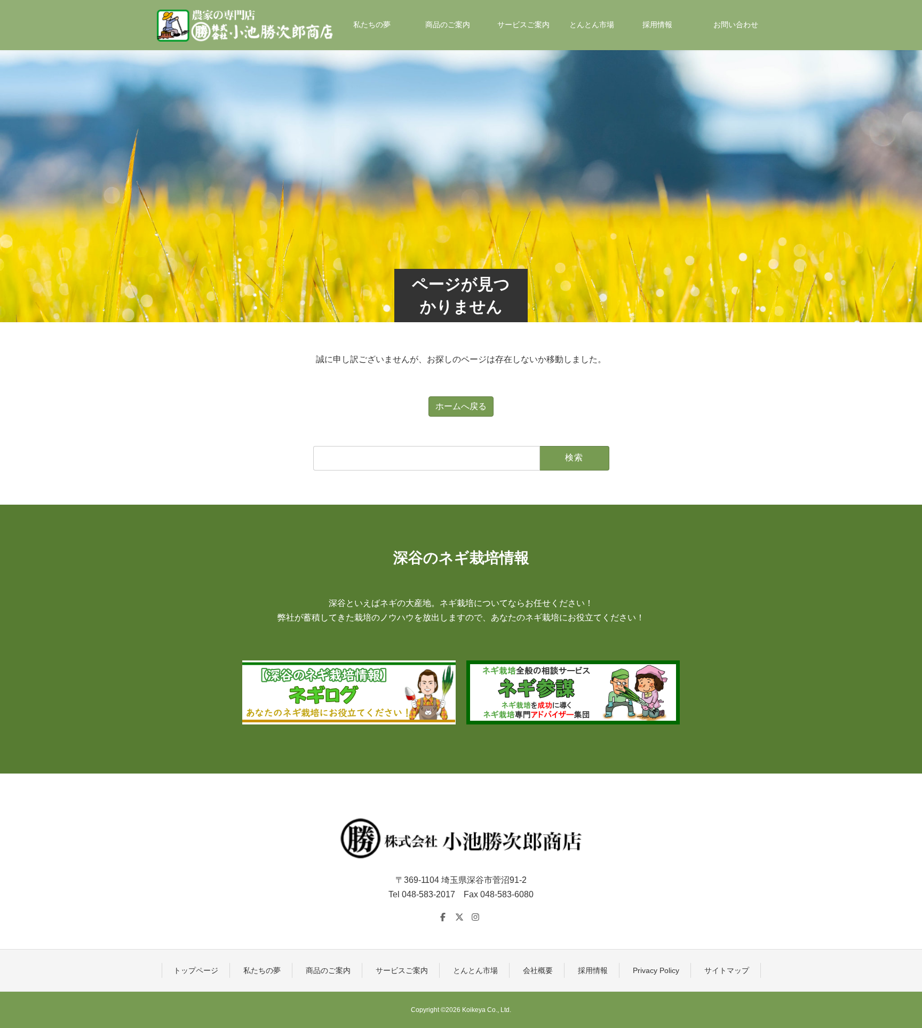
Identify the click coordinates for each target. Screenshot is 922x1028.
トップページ (195, 970)
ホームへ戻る (461, 406)
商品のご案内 (328, 970)
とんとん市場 (475, 970)
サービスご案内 (402, 970)
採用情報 (593, 970)
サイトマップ (726, 970)
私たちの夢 (262, 970)
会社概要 (538, 970)
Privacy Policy (656, 970)
